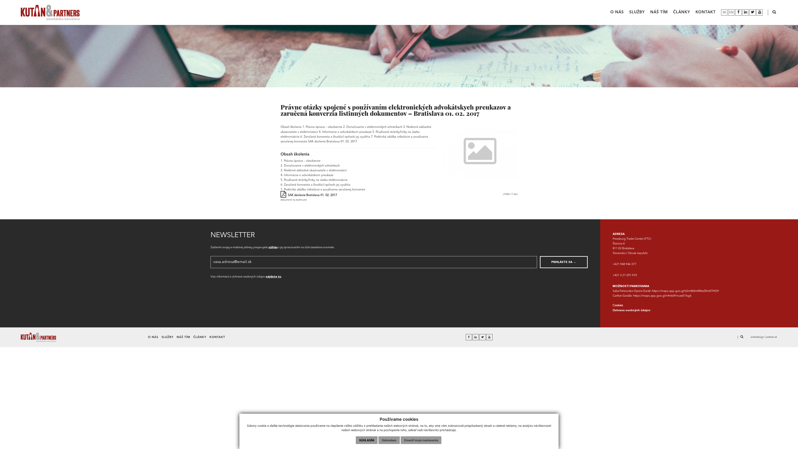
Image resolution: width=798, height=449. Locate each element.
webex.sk (771, 337)
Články (681, 12)
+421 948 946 (622, 264)
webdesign (757, 337)
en (731, 12)
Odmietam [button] (389, 440)
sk (724, 12)
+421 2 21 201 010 (625, 275)
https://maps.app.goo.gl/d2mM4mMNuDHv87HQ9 (685, 291)
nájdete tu (273, 276)
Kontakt (706, 12)
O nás (617, 12)
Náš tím (659, 12)
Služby (637, 12)
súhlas (273, 247)
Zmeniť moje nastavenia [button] (421, 440)
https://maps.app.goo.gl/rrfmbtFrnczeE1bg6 (662, 296)
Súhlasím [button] (366, 440)
